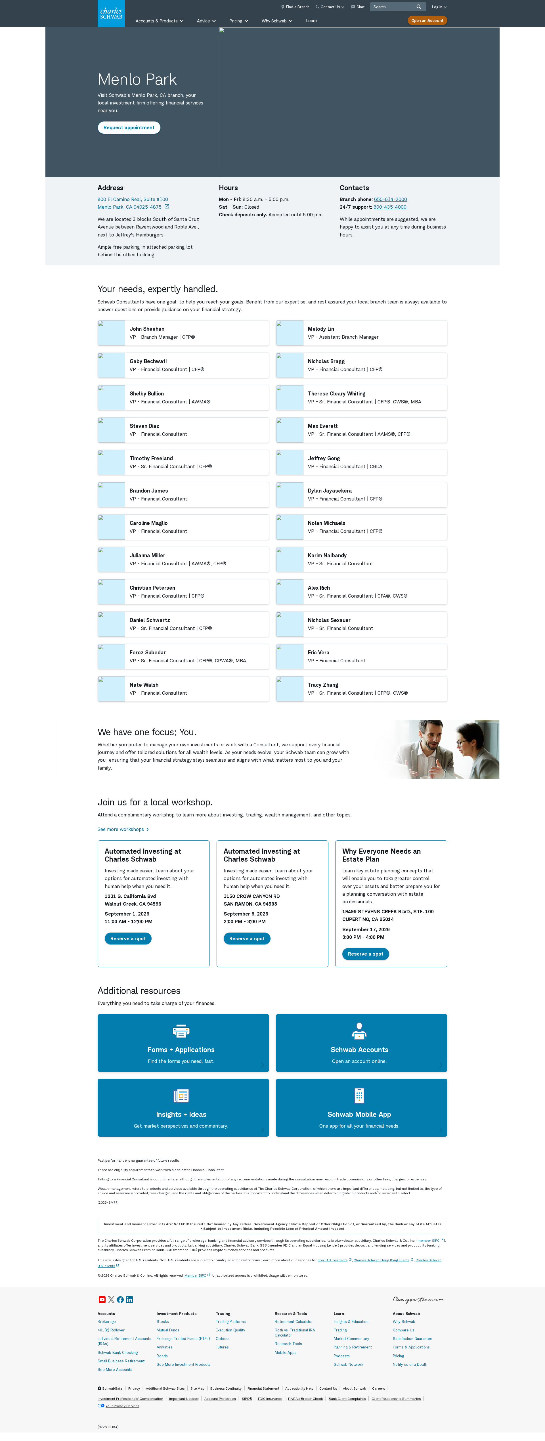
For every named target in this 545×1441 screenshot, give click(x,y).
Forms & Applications (411, 1347)
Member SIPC (195, 1275)
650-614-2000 (390, 199)
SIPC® (247, 1398)
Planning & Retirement (353, 1347)
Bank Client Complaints (347, 1398)
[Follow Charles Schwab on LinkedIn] (129, 1299)
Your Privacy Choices (122, 1406)
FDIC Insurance (270, 1398)
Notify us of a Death (410, 1364)
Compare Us (403, 1330)
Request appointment (131, 127)
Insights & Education (351, 1321)
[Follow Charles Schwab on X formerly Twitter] (111, 1299)
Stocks (163, 1321)
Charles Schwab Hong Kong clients (381, 1260)
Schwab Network (348, 1364)
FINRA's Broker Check (305, 1398)
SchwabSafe (112, 1388)
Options (222, 1338)
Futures (222, 1347)
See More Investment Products (184, 1364)
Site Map (197, 1388)
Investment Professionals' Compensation (130, 1398)
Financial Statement (263, 1388)
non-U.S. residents (332, 1260)
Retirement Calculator (294, 1321)
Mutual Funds (168, 1330)
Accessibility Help (299, 1388)
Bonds (162, 1356)
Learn (311, 20)
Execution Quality (230, 1330)
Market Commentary (351, 1338)
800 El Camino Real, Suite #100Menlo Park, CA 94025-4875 (134, 203)
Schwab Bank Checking (118, 1352)
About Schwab (354, 1388)
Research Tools (288, 1343)
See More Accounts (115, 1369)
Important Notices (183, 1398)
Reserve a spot (131, 938)
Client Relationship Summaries (396, 1398)
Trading (340, 1330)
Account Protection (220, 1398)
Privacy (134, 1388)
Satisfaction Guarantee (412, 1338)
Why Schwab (404, 1321)
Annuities (165, 1347)
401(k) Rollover (111, 1330)
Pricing (398, 1356)
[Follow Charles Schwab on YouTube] (102, 1299)
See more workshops (121, 829)
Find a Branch (297, 7)
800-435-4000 (390, 207)
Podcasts (342, 1356)
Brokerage (107, 1321)
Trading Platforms (231, 1321)
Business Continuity (226, 1388)
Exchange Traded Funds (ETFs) (183, 1338)
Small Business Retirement (121, 1361)
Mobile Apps (286, 1352)
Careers (378, 1388)
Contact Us (328, 1388)
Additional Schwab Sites (165, 1388)
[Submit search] (419, 6)
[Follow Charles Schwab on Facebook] (120, 1299)
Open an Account (427, 20)
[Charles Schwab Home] (111, 13)
